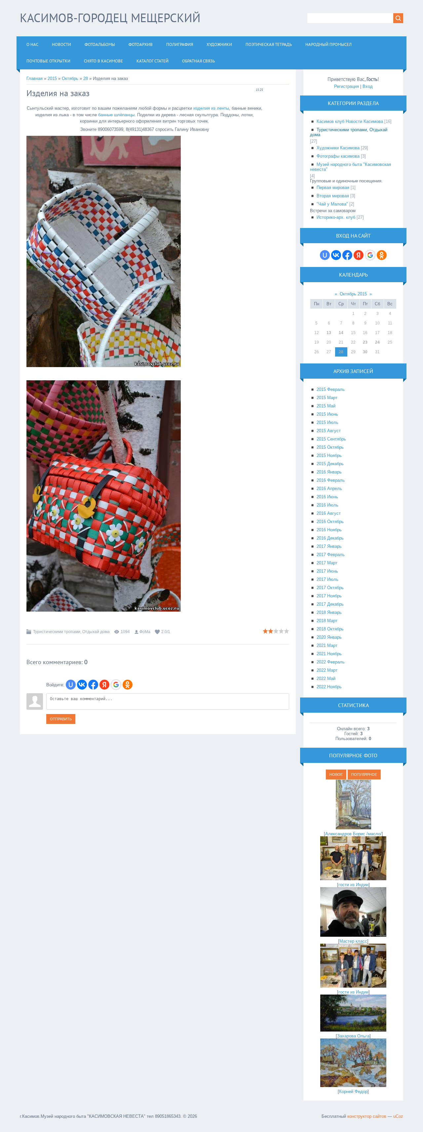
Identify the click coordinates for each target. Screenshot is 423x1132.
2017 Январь (329, 546)
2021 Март (327, 645)
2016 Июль (327, 505)
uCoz (398, 1116)
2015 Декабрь (330, 463)
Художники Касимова (338, 147)
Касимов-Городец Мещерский (110, 17)
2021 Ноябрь (329, 653)
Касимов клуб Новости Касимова (350, 121)
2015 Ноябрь (329, 455)
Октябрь (70, 78)
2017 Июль (327, 579)
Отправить (61, 719)
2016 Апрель (329, 488)
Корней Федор (353, 1091)
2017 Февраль (331, 554)
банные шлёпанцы (116, 114)
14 (341, 332)
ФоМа (144, 631)
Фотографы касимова (338, 156)
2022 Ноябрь (329, 686)
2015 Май (326, 405)
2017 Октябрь (330, 587)
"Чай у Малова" (332, 204)
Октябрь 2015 (353, 293)
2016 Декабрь (330, 538)
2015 (52, 78)
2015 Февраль (331, 389)
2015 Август (329, 430)
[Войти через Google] (116, 684)
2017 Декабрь (330, 604)
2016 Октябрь (330, 521)
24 (377, 342)
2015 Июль (327, 422)
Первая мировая (333, 187)
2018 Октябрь (330, 628)
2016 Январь (329, 472)
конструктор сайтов (366, 1116)
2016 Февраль (331, 480)
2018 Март (327, 620)
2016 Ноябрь (329, 529)
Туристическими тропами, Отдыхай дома (71, 631)
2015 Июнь (327, 414)
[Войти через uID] (71, 685)
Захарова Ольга (353, 1036)
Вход (368, 86)
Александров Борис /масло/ (353, 833)
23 (365, 342)
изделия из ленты (211, 108)
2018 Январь (329, 612)
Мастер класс (353, 941)
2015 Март (327, 397)
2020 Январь (329, 637)
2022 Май (326, 678)
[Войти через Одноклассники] (128, 685)
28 (85, 78)
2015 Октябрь (330, 447)
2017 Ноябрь (329, 595)
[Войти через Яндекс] (104, 685)
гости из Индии (353, 884)
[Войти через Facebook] (93, 685)
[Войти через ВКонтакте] (82, 685)
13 (329, 332)
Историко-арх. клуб (336, 217)
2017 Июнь (327, 571)
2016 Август (329, 513)
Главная (34, 78)
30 (365, 352)
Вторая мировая (333, 195)
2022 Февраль (331, 662)
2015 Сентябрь (331, 438)
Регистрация (346, 86)
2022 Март (327, 670)
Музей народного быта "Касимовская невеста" (350, 167)
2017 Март (327, 562)
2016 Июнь (327, 496)
